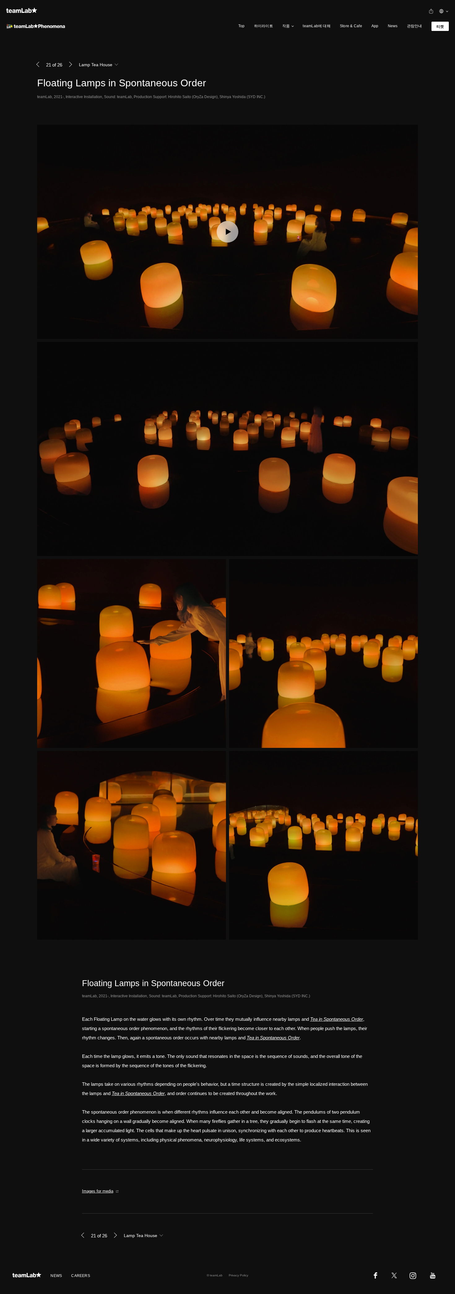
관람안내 (414, 26)
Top (241, 26)
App (375, 26)
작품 (286, 26)
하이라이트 (263, 26)
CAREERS (80, 1276)
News (393, 26)
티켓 (440, 26)
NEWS (56, 1276)
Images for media (97, 1191)
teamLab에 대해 (317, 26)
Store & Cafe (351, 26)
